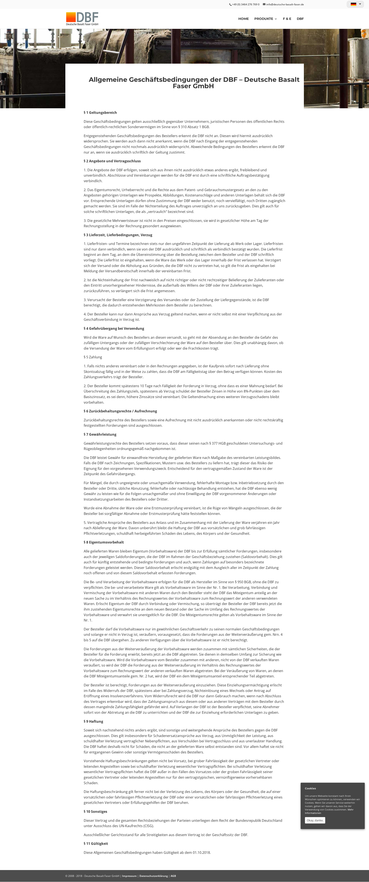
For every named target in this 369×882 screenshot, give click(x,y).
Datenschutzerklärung (153, 876)
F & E (287, 19)
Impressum (129, 876)
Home (243, 19)
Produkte (263, 19)
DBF (300, 19)
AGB (173, 876)
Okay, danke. (315, 820)
